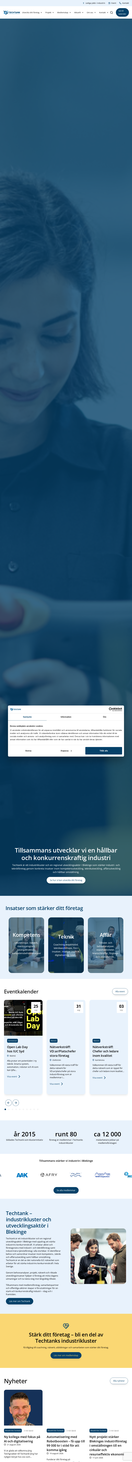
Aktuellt (77, 12)
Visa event (12, 1076)
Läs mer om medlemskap (66, 1355)
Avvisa (28, 750)
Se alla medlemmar (66, 1190)
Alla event (120, 991)
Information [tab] (66, 717)
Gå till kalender (122, 12)
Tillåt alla (104, 750)
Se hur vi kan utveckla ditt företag (66, 880)
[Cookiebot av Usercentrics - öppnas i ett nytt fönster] (111, 709)
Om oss (90, 12)
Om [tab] (104, 717)
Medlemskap (62, 12)
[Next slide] (16, 1103)
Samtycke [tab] (27, 717)
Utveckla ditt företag (30, 12)
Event (113, 3)
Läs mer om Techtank (19, 1301)
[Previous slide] (8, 1103)
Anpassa (65, 750)
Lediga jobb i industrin (95, 3)
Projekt (48, 12)
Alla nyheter (119, 1380)
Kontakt (125, 3)
